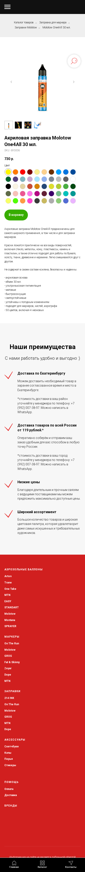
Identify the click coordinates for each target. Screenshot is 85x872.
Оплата (8, 789)
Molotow (9, 649)
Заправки (12, 691)
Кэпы (7, 752)
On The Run (11, 643)
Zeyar (8, 668)
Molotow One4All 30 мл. (56, 27)
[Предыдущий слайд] (11, 81)
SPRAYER (10, 626)
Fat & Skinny (12, 662)
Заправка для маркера (52, 22)
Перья (8, 758)
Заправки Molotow (26, 27)
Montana (9, 620)
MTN (7, 595)
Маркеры (11, 636)
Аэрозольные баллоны (23, 569)
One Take (10, 588)
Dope (7, 674)
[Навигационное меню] (7, 7)
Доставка (10, 795)
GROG (8, 655)
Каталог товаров (24, 22)
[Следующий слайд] (73, 81)
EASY (7, 601)
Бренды (10, 805)
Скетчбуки (11, 746)
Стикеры (10, 765)
